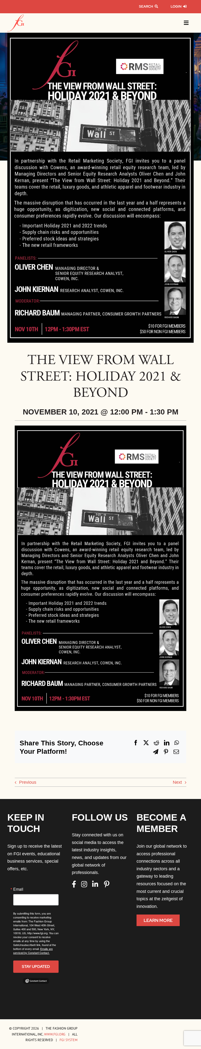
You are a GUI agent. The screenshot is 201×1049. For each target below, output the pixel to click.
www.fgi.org (54, 1034)
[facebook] (74, 884)
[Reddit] (156, 742)
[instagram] (84, 884)
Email (18, 889)
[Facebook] (136, 742)
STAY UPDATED (36, 966)
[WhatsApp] (176, 742)
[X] (146, 742)
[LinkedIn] (167, 742)
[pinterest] (106, 884)
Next (177, 782)
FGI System (68, 1040)
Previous (27, 782)
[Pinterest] (166, 751)
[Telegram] (156, 751)
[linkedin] (95, 884)
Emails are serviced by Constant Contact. (33, 951)
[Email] (176, 751)
